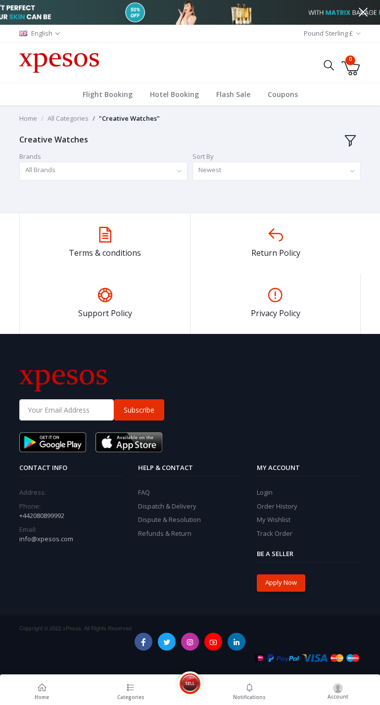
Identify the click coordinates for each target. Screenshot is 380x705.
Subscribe (139, 410)
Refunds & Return (164, 533)
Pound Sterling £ (328, 33)
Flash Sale (233, 94)
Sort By (203, 156)
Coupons (283, 94)
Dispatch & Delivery (167, 506)
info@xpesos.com (46, 538)
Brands (30, 156)
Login (265, 492)
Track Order (274, 533)
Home (28, 118)
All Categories (68, 118)
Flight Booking (108, 94)
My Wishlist (273, 519)
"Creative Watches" (129, 118)
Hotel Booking (174, 94)
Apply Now (281, 582)
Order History (277, 506)
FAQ (144, 492)
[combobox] (103, 171)
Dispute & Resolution (169, 519)
